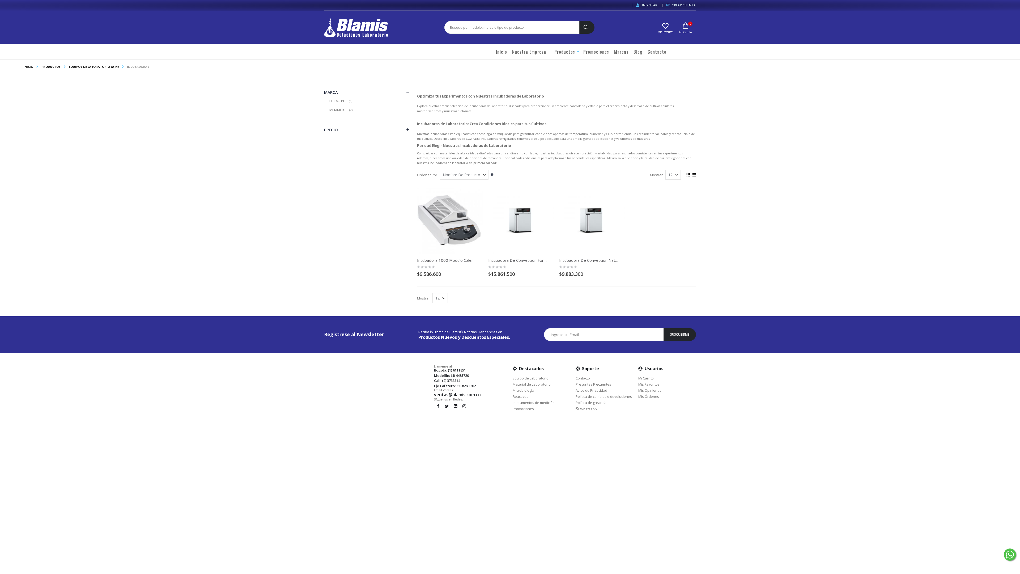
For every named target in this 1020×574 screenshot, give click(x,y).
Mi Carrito (646, 378)
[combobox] (510, 27)
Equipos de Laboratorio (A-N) (94, 66)
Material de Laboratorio (532, 384)
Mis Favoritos (649, 384)
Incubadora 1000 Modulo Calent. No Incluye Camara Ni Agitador (475, 260)
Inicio (28, 67)
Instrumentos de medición (534, 402)
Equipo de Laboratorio (531, 378)
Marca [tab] (331, 92)
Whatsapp (588, 409)
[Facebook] (438, 406)
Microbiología (523, 390)
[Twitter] (447, 406)
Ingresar (649, 5)
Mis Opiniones (649, 390)
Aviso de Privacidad (591, 390)
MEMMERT (341, 109)
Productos (51, 66)
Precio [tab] (331, 129)
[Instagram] (464, 406)
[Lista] (694, 175)
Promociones (523, 408)
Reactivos (520, 396)
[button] (665, 27)
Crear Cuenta (684, 5)
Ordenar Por (427, 174)
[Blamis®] (356, 27)
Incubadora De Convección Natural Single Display (603, 260)
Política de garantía (591, 402)
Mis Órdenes (648, 396)
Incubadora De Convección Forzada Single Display (533, 260)
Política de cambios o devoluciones (604, 396)
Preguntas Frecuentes (593, 384)
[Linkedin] (456, 406)
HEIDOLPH (341, 100)
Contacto (583, 378)
